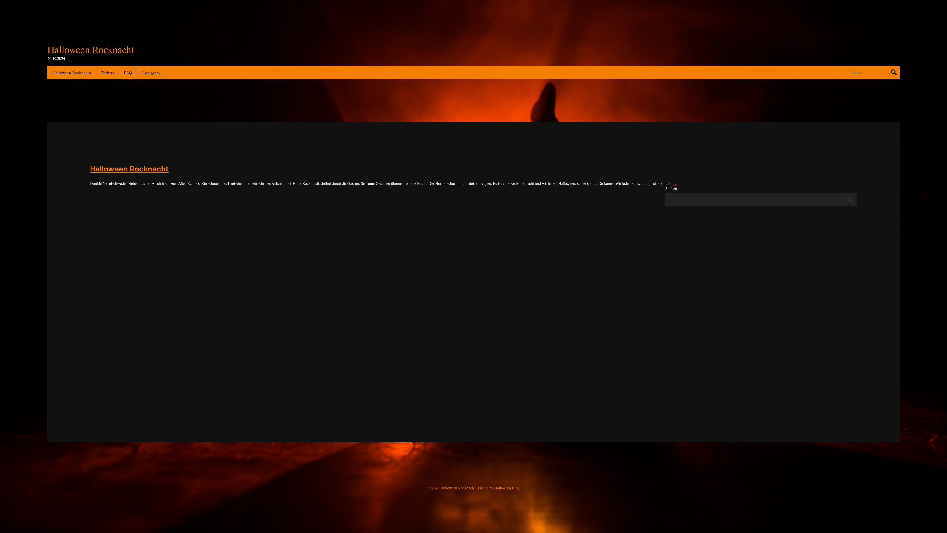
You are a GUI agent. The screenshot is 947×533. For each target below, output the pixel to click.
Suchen (671, 188)
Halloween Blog (507, 487)
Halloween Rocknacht (129, 168)
